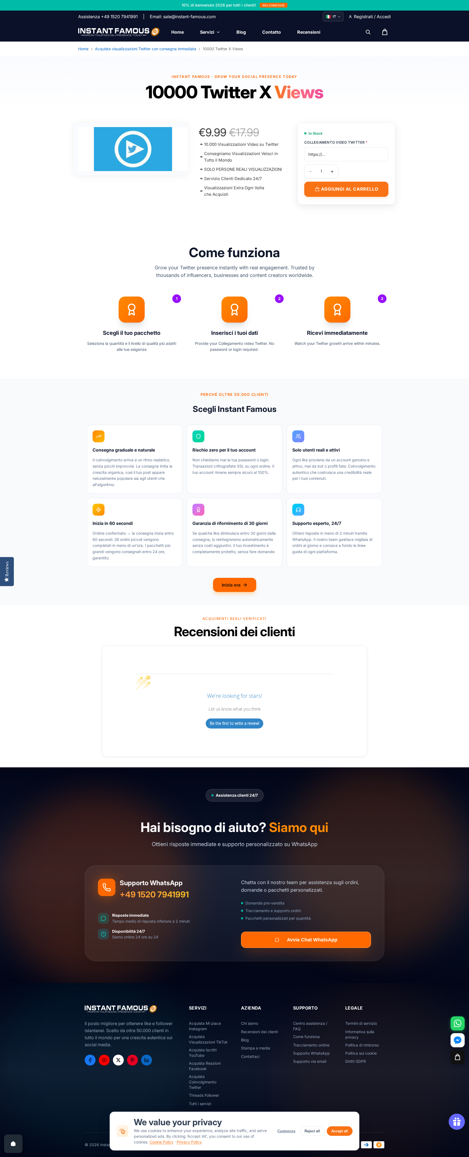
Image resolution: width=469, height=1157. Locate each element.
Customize (286, 1131)
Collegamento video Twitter (335, 142)
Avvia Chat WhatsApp (312, 939)
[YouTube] (104, 1060)
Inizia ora (231, 585)
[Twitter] (118, 1060)
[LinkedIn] (146, 1060)
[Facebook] (90, 1060)
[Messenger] (458, 1040)
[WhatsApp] (458, 1023)
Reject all (312, 1131)
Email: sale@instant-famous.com (183, 16)
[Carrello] (458, 1057)
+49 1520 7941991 (154, 894)
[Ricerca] (368, 32)
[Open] (13, 1143)
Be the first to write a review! (234, 723)
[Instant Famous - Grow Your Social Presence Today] (119, 32)
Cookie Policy (161, 1142)
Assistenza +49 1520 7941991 (108, 16)
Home (83, 48)
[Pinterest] (132, 1060)
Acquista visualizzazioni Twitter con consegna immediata (145, 48)
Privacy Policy (189, 1142)
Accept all (339, 1131)
